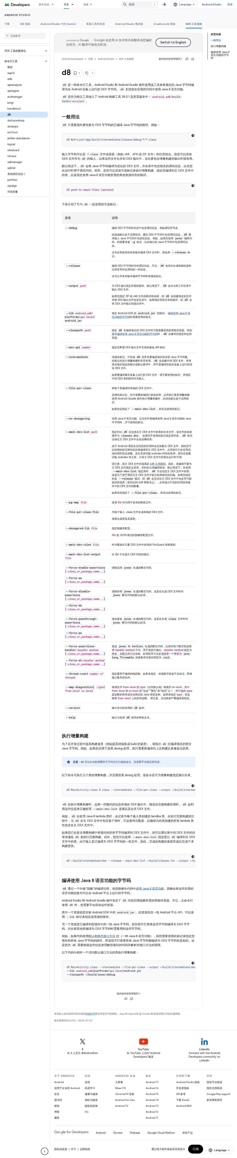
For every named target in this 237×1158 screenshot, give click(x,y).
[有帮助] (187, 59)
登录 (230, 4)
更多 (86, 4)
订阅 (196, 1149)
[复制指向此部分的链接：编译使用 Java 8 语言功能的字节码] (134, 881)
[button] (22, 51)
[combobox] (139, 4)
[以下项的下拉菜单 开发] (74, 4)
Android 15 (152, 1094)
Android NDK (183, 1106)
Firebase (135, 1132)
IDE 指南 (25, 24)
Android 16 (152, 1088)
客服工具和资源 (95, 24)
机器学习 (90, 1088)
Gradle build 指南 (164, 24)
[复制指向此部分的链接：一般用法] (83, 117)
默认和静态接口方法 (102, 936)
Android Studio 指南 (188, 1082)
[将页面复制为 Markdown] (87, 73)
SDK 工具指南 (194, 24)
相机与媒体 (91, 1100)
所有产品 (187, 1132)
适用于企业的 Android (67, 1088)
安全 (56, 1094)
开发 (66, 4)
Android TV (121, 1106)
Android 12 (152, 1111)
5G (87, 1111)
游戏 (87, 1082)
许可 (73, 1149)
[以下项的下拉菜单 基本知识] (54, 4)
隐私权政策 (91, 1106)
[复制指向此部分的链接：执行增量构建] (92, 736)
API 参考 (181, 1094)
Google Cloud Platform (161, 1132)
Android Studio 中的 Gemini (58, 24)
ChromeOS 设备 (124, 1094)
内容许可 (90, 1013)
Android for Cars (125, 1100)
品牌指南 (85, 1149)
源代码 (58, 1100)
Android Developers (72, 58)
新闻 (56, 1106)
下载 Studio (182, 1100)
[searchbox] (24, 36)
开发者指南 (182, 1088)
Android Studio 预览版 (129, 24)
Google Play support (218, 1094)
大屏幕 (119, 1082)
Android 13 (152, 1106)
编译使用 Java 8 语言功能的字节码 (137, 334)
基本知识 (44, 4)
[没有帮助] (192, 59)
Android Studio (211, 4)
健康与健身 (91, 1094)
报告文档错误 (214, 1088)
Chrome (117, 1132)
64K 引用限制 (158, 463)
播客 (56, 1117)
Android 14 (152, 1100)
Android (59, 1082)
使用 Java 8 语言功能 (150, 889)
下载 (7, 24)
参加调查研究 (214, 1100)
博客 (56, 1111)
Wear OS (120, 1088)
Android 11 (152, 1117)
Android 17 (152, 1082)
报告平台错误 (214, 1082)
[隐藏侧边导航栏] (44, 1151)
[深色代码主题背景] (193, 135)
